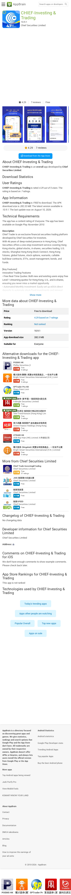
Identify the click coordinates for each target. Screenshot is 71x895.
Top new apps (49, 623)
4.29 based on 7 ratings (46, 317)
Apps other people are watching (35, 613)
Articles (5, 839)
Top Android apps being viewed (16, 775)
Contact (5, 812)
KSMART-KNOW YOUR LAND (15, 795)
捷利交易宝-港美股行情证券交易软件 (29, 411)
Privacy (5, 819)
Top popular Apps (45, 756)
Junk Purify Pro (9, 782)
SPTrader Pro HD (21, 387)
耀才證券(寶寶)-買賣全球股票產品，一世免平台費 (35, 375)
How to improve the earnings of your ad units (16, 854)
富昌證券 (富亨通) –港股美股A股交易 (29, 399)
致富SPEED (18, 502)
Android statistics (46, 736)
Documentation (9, 825)
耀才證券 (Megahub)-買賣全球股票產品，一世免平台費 (37, 447)
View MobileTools (10, 789)
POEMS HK (18, 363)
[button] (35, 544)
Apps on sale (35, 633)
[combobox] (51, 4)
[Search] (66, 4)
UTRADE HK (18, 435)
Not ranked (40, 324)
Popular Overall (22, 623)
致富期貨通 (18, 490)
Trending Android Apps (48, 749)
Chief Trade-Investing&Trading (27, 466)
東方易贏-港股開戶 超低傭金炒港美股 (30, 423)
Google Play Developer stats (50, 743)
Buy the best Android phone (50, 763)
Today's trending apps (35, 603)
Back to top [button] (64, 868)
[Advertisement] (35, 64)
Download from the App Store (36, 156)
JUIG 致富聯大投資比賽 (23, 478)
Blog (4, 845)
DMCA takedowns (10, 832)
